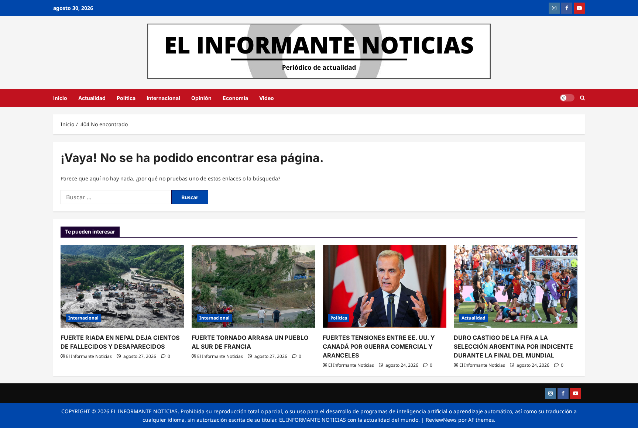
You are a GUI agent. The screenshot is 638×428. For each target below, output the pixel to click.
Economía (235, 98)
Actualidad (92, 98)
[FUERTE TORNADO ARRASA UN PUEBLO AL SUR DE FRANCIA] (253, 286)
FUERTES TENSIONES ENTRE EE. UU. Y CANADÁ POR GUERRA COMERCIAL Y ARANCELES (379, 346)
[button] (582, 98)
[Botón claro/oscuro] (567, 97)
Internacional (163, 98)
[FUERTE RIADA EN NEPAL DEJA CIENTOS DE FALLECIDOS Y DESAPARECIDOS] (122, 286)
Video (266, 98)
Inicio (60, 98)
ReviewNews (441, 419)
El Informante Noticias (89, 356)
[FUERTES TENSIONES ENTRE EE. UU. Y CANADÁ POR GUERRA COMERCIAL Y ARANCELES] (384, 286)
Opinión (201, 98)
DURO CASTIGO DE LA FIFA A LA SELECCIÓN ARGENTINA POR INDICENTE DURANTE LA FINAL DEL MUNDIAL (513, 346)
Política (126, 98)
